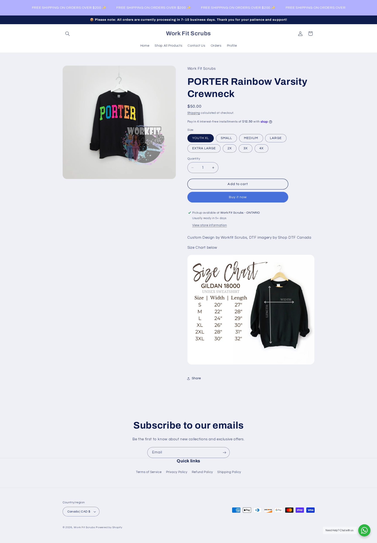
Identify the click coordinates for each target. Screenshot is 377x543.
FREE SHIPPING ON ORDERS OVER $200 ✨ (66, 7)
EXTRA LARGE (204, 148)
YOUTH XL (200, 138)
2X (230, 148)
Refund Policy (202, 472)
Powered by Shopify (109, 527)
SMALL (226, 138)
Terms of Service (148, 472)
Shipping (193, 113)
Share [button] (196, 378)
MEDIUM (251, 138)
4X (261, 148)
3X (245, 148)
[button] (68, 34)
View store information (209, 225)
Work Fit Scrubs (84, 527)
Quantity (193, 158)
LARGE (275, 138)
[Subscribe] (224, 452)
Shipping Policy (229, 472)
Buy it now (238, 197)
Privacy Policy (176, 472)
